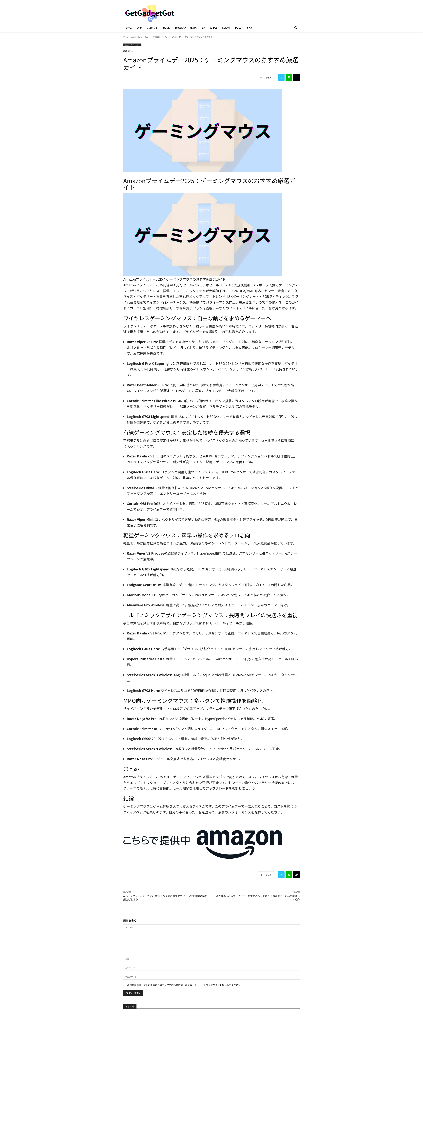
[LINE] (289, 77)
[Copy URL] (296, 77)
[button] (296, 28)
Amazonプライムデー (141, 36)
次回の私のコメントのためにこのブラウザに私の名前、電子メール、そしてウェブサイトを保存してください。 (185, 985)
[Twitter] (281, 77)
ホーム (126, 36)
